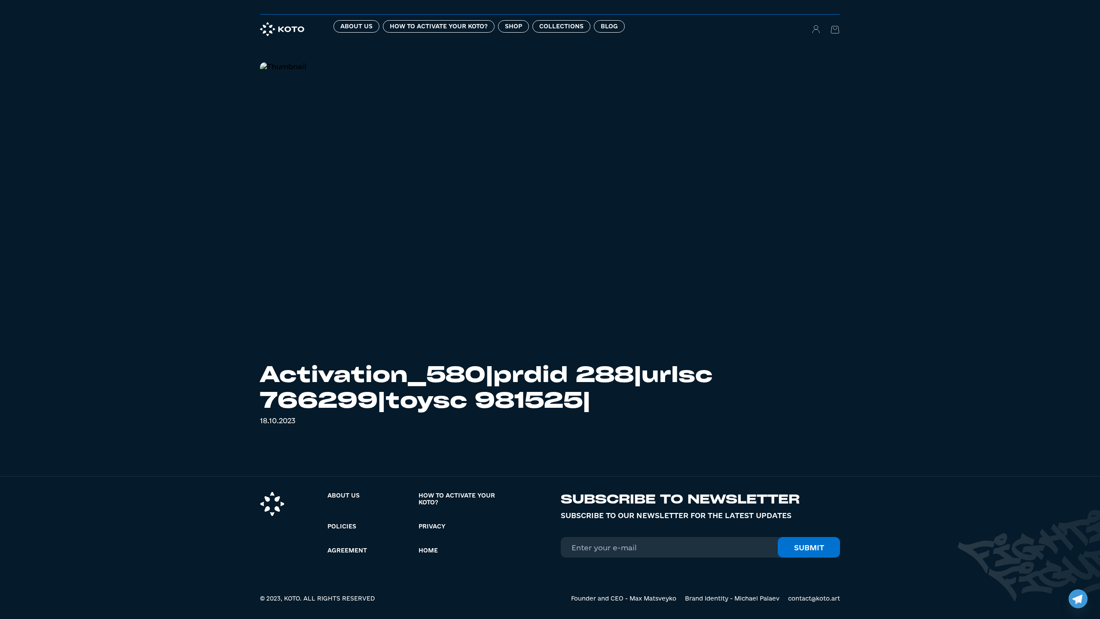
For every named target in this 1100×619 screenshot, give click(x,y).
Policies (341, 526)
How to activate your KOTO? (439, 26)
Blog (609, 26)
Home (428, 550)
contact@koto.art (814, 598)
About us (356, 26)
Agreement (347, 550)
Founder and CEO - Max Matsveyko (623, 598)
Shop (513, 26)
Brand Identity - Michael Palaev (732, 598)
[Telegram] (1078, 598)
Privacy (432, 526)
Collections (561, 26)
